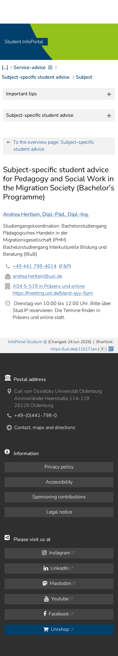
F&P (65, 266)
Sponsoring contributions (59, 497)
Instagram (59, 552)
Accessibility (59, 482)
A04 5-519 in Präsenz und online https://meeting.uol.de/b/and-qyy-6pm (53, 290)
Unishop (59, 629)
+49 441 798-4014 (35, 266)
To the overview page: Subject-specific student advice (53, 146)
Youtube (59, 598)
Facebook (58, 614)
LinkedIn (59, 568)
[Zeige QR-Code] (110, 348)
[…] (5, 67)
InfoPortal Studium (25, 342)
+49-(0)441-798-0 (35, 415)
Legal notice (59, 512)
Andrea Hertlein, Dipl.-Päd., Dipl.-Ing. (46, 214)
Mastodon (59, 583)
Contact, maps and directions (44, 427)
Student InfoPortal (24, 41)
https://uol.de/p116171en (74, 349)
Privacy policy (59, 467)
